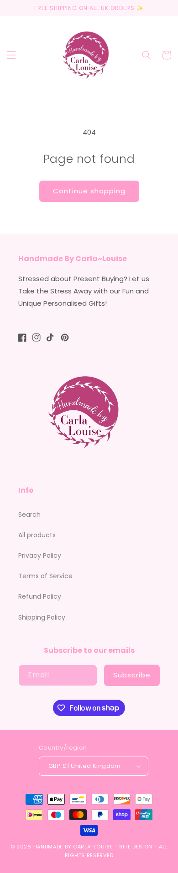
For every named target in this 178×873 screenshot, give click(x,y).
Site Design (135, 846)
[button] (11, 55)
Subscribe (132, 675)
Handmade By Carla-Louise (73, 846)
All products (37, 535)
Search (29, 514)
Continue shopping (89, 191)
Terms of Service (45, 575)
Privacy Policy (39, 555)
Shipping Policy (41, 617)
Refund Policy (39, 596)
